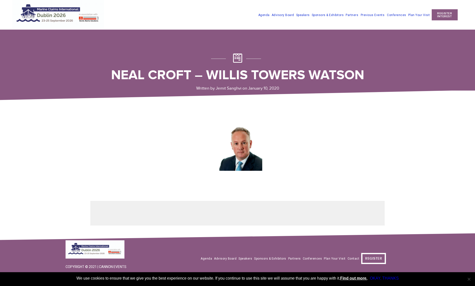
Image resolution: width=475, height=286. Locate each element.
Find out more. (353, 278)
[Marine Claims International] (96, 250)
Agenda (264, 15)
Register (373, 258)
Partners (352, 15)
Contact (353, 258)
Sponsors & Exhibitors (328, 15)
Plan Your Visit (419, 15)
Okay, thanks (384, 278)
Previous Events (373, 15)
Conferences (396, 15)
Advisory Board (283, 15)
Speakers (303, 15)
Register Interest (444, 14)
